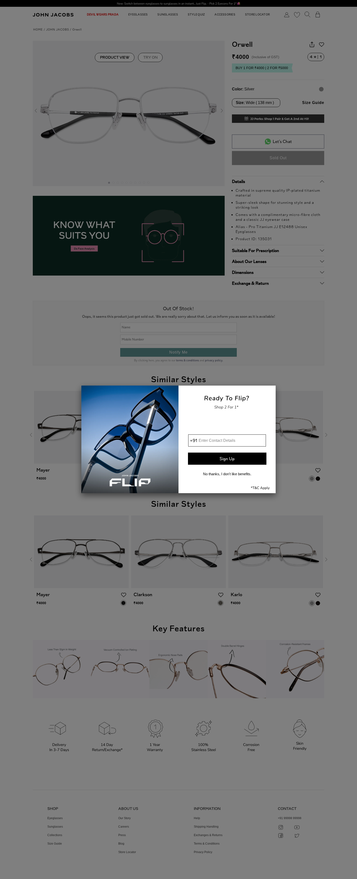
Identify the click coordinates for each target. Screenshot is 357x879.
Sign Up (227, 458)
